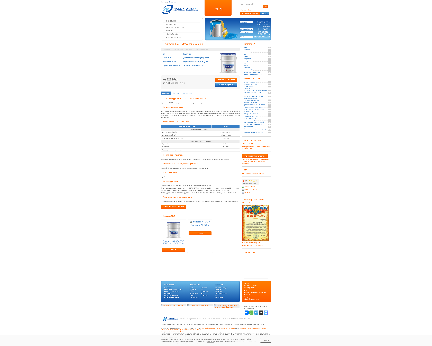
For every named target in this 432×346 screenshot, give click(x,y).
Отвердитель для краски (251, 116)
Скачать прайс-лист (246, 10)
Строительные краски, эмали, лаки (254, 109)
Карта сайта (260, 324)
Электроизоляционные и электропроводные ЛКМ (251, 99)
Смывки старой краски (250, 102)
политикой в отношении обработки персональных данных (218, 328)
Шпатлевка (247, 49)
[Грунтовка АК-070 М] (200, 222)
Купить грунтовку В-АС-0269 (173, 207)
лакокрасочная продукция (248, 324)
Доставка (169, 31)
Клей (245, 63)
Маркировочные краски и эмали (253, 124)
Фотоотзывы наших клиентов (256, 266)
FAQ (245, 170)
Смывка (246, 65)
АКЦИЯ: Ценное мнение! (171, 295)
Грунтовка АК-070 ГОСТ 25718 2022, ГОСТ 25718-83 (173, 243)
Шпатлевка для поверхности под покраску (256, 129)
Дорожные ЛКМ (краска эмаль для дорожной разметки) (255, 89)
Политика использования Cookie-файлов (172, 331)
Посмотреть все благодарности (251, 243)
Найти (265, 6)
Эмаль (245, 47)
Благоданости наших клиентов (173, 290)
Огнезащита (247, 68)
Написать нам (172, 34)
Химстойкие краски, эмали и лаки (253, 132)
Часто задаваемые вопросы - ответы (253, 173)
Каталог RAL (218, 291)
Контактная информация (171, 297)
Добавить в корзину (226, 80)
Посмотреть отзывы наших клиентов (252, 245)
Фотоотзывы (249, 252)
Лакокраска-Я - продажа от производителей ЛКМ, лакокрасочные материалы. (190, 324)
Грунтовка (247, 52)
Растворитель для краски (251, 114)
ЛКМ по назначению (253, 78)
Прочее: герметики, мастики (252, 72)
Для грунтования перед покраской (254, 122)
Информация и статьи (175, 27)
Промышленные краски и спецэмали (254, 105)
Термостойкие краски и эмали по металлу (250, 119)
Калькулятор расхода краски (254, 156)
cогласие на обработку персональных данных (253, 328)
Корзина (264, 14)
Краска (246, 56)
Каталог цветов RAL (252, 140)
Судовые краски (248, 111)
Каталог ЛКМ (171, 24)
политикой (210, 341)
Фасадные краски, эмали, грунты (253, 107)
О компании (171, 21)
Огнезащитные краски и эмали (252, 92)
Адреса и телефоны (173, 37)
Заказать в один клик (226, 85)
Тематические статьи (221, 293)
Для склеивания (248, 126)
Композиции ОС (248, 70)
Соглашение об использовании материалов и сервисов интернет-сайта (181, 329)
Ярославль (172, 2)
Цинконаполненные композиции (253, 74)
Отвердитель (247, 59)
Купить (173, 250)
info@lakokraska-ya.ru (262, 37)
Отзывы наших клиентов (255, 223)
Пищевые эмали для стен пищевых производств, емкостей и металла (254, 95)
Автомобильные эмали (250, 82)
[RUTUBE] (216, 9)
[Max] (221, 9)
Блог (216, 295)
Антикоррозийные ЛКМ (250, 84)
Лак (245, 54)
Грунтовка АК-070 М (200, 225)
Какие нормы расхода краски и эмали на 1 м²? (255, 159)
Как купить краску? (220, 288)
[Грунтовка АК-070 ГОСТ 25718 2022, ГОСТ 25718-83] (173, 230)
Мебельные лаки (248, 86)
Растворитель (247, 61)
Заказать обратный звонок (250, 14)
